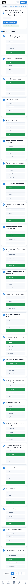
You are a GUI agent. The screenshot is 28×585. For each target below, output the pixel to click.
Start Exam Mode (10, 22)
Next (14, 577)
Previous (6, 573)
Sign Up (23, 2)
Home (2, 6)
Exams (6, 6)
